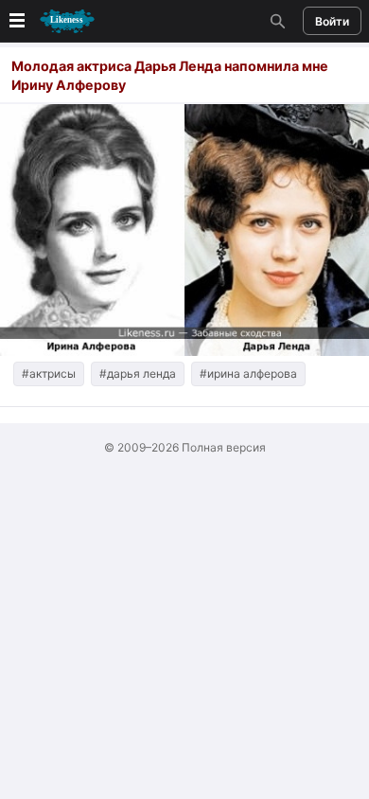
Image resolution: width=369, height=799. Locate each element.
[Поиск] (275, 20)
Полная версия (224, 447)
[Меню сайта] (50, 21)
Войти (332, 21)
